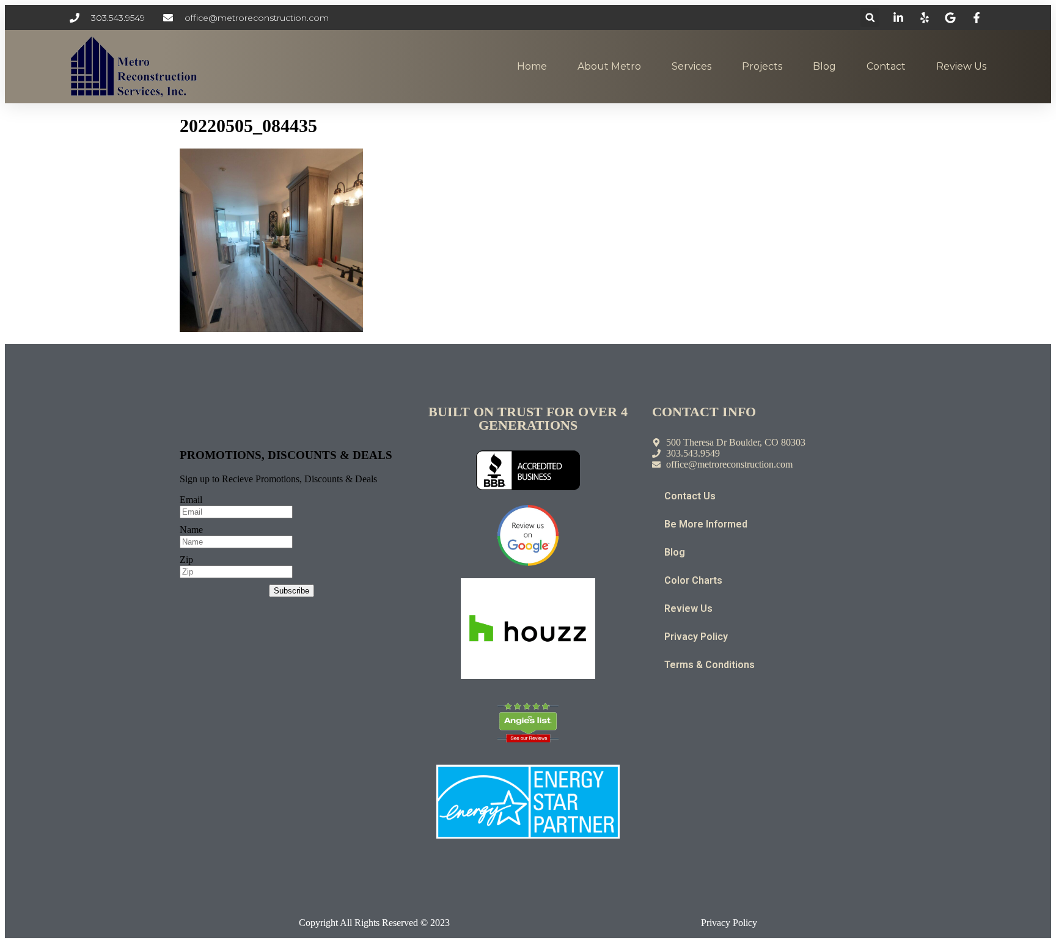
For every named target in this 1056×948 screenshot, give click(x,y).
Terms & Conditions (709, 665)
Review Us (961, 66)
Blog (824, 66)
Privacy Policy (696, 636)
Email (191, 499)
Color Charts (693, 580)
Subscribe (291, 590)
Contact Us (690, 496)
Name (191, 529)
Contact (886, 66)
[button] (869, 17)
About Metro (609, 66)
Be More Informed (705, 524)
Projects (762, 66)
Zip (186, 559)
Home (532, 66)
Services (691, 66)
